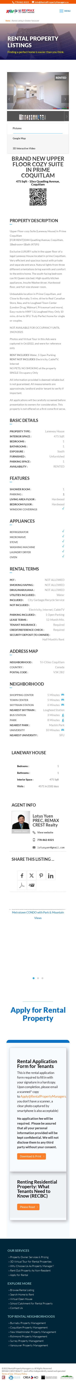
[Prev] (9, 99)
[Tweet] (31, 875)
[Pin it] (41, 875)
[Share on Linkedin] (50, 875)
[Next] (65, 99)
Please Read (27, 1207)
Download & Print (30, 1156)
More (38, 915)
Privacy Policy (20, 1374)
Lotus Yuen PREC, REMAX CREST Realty (46, 820)
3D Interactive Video (24, 148)
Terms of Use (7, 1374)
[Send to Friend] (31, 885)
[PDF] (22, 885)
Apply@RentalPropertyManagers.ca (45, 1096)
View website (45, 832)
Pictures (17, 128)
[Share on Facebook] (22, 875)
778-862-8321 (45, 839)
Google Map (19, 138)
